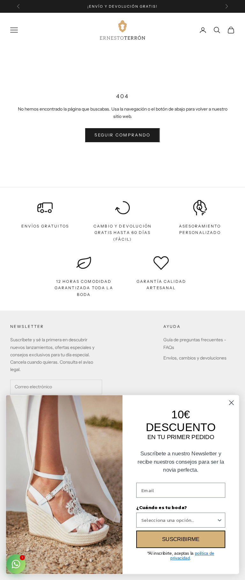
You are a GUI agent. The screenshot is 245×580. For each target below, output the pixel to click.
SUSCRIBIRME (180, 539)
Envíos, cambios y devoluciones (194, 358)
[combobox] (179, 520)
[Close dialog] (231, 403)
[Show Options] (220, 520)
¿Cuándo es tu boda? (161, 507)
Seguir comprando (122, 134)
